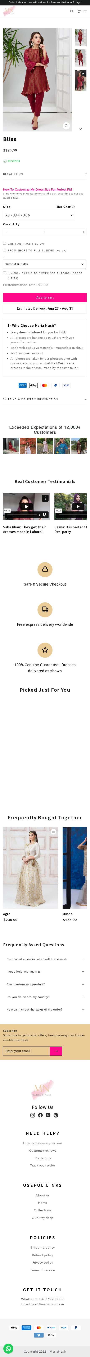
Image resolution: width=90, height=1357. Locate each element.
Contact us (43, 1158)
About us (43, 1195)
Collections (42, 1210)
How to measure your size (42, 1143)
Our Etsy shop (42, 1218)
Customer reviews (42, 1150)
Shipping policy (43, 1247)
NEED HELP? (43, 1133)
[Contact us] (8, 1349)
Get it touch (43, 1290)
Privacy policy (42, 1262)
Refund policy (42, 1255)
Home (42, 1203)
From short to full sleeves (37, 250)
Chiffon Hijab (26, 244)
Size (7, 207)
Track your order (42, 1165)
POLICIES (42, 1237)
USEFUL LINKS (42, 1185)
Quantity (11, 224)
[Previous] (9, 446)
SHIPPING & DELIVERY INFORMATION (30, 399)
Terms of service (42, 1270)
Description (13, 174)
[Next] (80, 446)
